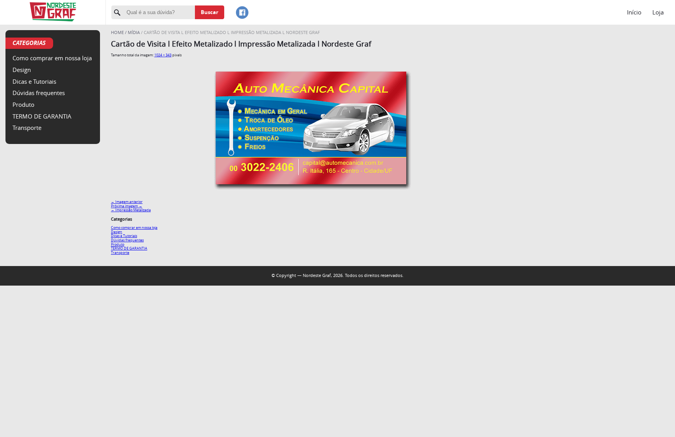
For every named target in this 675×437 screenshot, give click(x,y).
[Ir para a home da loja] (52, 12)
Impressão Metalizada (131, 209)
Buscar (209, 12)
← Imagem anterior (127, 201)
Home (118, 32)
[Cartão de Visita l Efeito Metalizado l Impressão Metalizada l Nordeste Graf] (311, 193)
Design (21, 70)
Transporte (26, 127)
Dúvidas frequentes (38, 93)
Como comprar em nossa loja (52, 58)
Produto (23, 104)
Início (634, 12)
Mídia (134, 32)
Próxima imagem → (126, 206)
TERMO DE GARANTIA (41, 116)
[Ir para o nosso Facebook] (242, 12)
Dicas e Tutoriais (34, 81)
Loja (658, 12)
